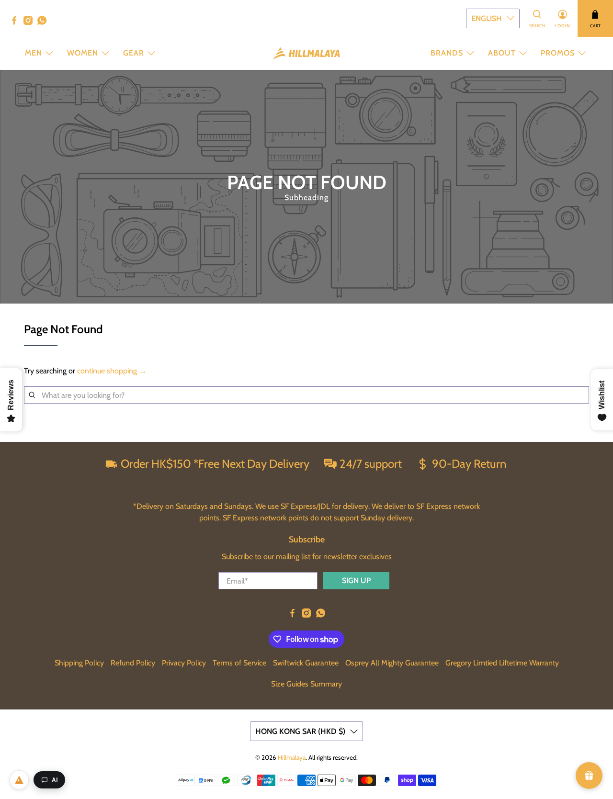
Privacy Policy (184, 662)
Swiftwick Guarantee (306, 662)
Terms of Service (239, 662)
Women (82, 52)
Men (33, 52)
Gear (133, 52)
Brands (447, 52)
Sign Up (356, 580)
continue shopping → (112, 370)
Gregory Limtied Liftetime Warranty (502, 662)
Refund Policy (133, 662)
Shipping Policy (79, 662)
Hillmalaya (292, 757)
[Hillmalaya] (306, 53)
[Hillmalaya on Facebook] (16, 22)
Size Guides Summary (306, 683)
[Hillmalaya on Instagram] (30, 22)
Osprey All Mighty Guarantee (392, 662)
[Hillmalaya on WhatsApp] (44, 22)
